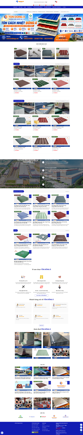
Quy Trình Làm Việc (35, 424)
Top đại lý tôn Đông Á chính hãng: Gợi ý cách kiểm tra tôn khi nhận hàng (42, 378)
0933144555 (49, 5)
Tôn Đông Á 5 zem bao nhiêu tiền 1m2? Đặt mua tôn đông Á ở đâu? (42, 392)
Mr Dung (57, 315)
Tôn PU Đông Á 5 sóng (60, 56)
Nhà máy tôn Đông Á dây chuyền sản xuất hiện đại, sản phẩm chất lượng (23, 378)
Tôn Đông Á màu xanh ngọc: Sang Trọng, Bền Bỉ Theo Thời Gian (41, 222)
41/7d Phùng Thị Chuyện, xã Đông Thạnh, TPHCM (61, 432)
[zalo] (81, 427)
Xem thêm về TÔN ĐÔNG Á (41, 295)
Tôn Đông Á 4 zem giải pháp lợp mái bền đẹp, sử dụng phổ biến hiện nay (22, 245)
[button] (67, 53)
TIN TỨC (42, 364)
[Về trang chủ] (21, 1)
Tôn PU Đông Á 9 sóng (46, 56)
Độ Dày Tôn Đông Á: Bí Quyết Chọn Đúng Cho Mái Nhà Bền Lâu (22, 261)
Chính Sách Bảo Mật (35, 430)
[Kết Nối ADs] (20, 416)
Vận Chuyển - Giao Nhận (36, 429)
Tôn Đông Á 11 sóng (17, 56)
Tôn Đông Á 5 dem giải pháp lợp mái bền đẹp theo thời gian (40, 245)
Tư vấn (15, 230)
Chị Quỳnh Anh (39, 304)
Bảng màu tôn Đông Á (18, 191)
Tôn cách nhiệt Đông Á (18, 100)
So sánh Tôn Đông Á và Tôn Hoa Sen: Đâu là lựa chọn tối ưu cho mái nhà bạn (23, 392)
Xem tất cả (67, 191)
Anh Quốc (20, 315)
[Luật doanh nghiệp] (42, 416)
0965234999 (42, 5)
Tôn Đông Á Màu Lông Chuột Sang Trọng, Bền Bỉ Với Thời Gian (59, 206)
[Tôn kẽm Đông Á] (56, 340)
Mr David (38, 315)
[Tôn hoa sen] (53, 416)
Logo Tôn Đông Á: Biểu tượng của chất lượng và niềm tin (60, 392)
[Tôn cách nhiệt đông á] (41, 28)
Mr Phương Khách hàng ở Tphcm (61, 304)
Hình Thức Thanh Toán (35, 427)
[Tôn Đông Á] (42, 353)
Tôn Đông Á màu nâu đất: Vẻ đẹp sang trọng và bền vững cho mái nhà (41, 206)
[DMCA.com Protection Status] (35, 432)
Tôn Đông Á (16, 63)
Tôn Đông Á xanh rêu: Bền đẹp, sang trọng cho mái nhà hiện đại (22, 206)
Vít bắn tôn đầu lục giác (32, 56)
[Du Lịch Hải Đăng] (65, 416)
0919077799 (36, 5)
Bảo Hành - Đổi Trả (35, 426)
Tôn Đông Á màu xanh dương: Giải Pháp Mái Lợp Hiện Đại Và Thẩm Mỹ (22, 222)
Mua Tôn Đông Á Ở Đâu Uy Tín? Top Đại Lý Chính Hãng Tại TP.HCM (60, 378)
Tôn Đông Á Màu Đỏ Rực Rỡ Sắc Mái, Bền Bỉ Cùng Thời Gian (59, 222)
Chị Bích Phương (22, 304)
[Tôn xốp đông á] (28, 340)
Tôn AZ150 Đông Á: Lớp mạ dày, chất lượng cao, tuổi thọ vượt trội (59, 245)
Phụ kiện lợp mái (45, 429)
